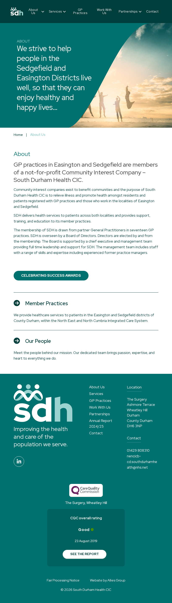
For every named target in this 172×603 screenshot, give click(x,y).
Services (55, 11)
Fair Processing (63, 580)
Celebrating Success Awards (51, 275)
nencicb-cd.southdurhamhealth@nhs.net (142, 462)
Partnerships (128, 11)
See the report (84, 554)
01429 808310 (138, 450)
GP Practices (80, 11)
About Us (33, 11)
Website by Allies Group (107, 580)
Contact (152, 11)
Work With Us (104, 11)
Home (18, 134)
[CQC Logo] (86, 490)
